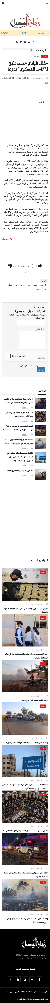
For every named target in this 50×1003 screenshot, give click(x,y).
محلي (32, 50)
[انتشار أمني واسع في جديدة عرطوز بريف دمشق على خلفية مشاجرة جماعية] (40, 435)
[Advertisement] (25, 519)
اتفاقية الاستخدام (26, 991)
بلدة (35, 284)
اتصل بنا (5, 991)
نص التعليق (40, 329)
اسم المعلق (40, 317)
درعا (22, 284)
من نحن (36, 991)
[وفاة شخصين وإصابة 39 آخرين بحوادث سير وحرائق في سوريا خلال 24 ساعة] (40, 448)
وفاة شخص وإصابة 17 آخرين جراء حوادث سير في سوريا (27, 742)
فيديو (17, 991)
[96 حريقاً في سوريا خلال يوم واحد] (40, 479)
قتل (44, 289)
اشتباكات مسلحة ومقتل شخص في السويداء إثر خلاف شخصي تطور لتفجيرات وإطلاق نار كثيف (20, 457)
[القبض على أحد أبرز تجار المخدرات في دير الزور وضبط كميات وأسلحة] (25, 600)
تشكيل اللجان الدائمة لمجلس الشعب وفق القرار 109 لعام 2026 (25, 831)
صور (11, 991)
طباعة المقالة (7, 78)
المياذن (9, 284)
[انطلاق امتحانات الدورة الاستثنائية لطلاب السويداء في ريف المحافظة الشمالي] (25, 645)
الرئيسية (42, 50)
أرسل (41, 369)
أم (17, 284)
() (35, 265)
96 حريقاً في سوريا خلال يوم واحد (20, 470)
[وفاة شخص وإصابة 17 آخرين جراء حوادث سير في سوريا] (25, 733)
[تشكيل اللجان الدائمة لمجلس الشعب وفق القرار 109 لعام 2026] (40, 421)
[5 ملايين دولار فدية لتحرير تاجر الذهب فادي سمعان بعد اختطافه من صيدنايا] (40, 408)
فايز (29, 284)
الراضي (43, 284)
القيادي (37, 289)
